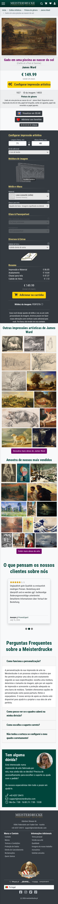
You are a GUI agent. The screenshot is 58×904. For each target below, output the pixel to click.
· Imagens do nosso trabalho (41, 846)
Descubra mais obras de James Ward (29, 451)
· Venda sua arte (37, 840)
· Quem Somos (9, 856)
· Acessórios (35, 850)
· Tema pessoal (36, 837)
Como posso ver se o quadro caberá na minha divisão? (26, 713)
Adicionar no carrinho (31, 295)
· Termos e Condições (12, 843)
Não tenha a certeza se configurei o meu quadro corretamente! (27, 736)
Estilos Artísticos (15, 10)
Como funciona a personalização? (24, 661)
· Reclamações (9, 853)
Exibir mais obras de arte (29, 551)
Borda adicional (13, 149)
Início (4, 10)
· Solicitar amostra (37, 853)
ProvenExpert (19, 617)
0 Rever (34, 125)
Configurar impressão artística (31, 84)
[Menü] (3, 3)
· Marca (7, 840)
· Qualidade (35, 843)
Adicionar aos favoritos (31, 119)
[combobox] (29, 152)
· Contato (7, 837)
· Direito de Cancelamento (13, 850)
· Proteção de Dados (11, 846)
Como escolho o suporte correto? (23, 724)
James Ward (45, 10)
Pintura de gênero (31, 10)
